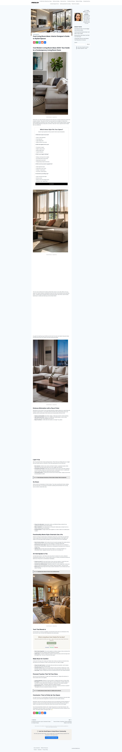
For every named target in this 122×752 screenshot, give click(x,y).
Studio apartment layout (40, 166)
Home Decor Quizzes (75, 3)
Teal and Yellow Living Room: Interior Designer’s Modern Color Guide (62, 721)
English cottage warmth (40, 148)
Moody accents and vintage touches (42, 179)
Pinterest (56, 647)
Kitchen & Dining (79, 1)
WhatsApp (52, 647)
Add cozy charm (39, 178)
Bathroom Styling (56, 1)
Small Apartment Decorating (65, 3)
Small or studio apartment (40, 137)
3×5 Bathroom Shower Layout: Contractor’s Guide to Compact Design (40, 721)
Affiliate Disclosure (44, 747)
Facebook (47, 647)
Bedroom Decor (63, 1)
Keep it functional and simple (41, 176)
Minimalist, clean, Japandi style (41, 181)
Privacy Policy (45, 749)
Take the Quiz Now (51, 643)
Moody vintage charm (40, 150)
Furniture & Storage (71, 1)
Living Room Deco (86, 1)
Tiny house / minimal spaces (41, 171)
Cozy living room (39, 139)
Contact (35, 749)
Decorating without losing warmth (42, 158)
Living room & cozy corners (41, 168)
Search (75, 42)
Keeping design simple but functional (42, 161)
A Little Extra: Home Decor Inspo (45, 1)
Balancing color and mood (40, 160)
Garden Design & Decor (54, 3)
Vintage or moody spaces (40, 169)
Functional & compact (40, 147)
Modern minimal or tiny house (41, 142)
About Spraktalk (37, 747)
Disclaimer (40, 749)
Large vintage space (39, 140)
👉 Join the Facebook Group (51, 737)
